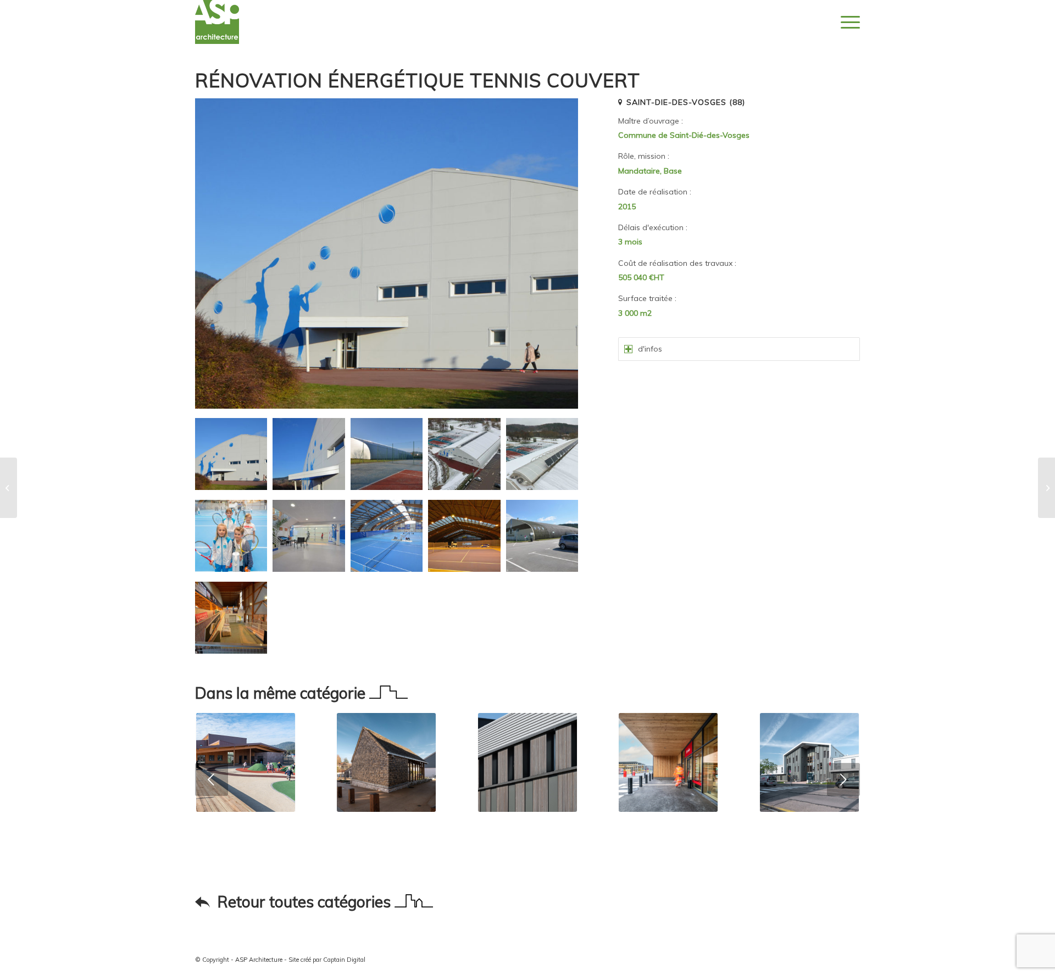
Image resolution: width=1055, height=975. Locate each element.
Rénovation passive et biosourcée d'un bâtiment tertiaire (527, 846)
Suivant (843, 779)
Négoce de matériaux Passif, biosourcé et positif (668, 846)
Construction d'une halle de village (386, 835)
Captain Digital (344, 959)
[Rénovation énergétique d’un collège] (8, 488)
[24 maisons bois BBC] (1046, 488)
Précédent (211, 779)
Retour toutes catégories (306, 901)
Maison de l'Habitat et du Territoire (809, 835)
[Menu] (847, 22)
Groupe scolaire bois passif (245, 829)
